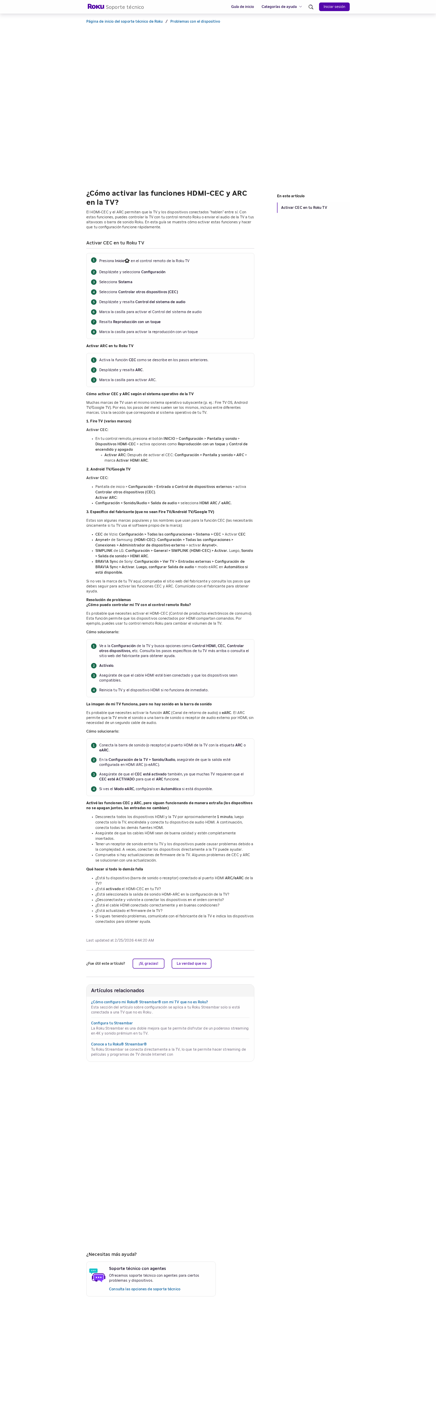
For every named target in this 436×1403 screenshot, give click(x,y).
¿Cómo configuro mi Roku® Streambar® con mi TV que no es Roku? (149, 1002)
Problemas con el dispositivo (195, 21)
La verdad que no (191, 963)
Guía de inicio (242, 7)
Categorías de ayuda (279, 7)
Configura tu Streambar (112, 1023)
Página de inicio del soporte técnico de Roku (124, 21)
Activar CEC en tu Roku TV (304, 207)
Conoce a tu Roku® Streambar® (119, 1044)
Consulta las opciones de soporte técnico (144, 1289)
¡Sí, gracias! (148, 963)
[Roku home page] (96, 8)
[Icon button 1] (311, 6)
